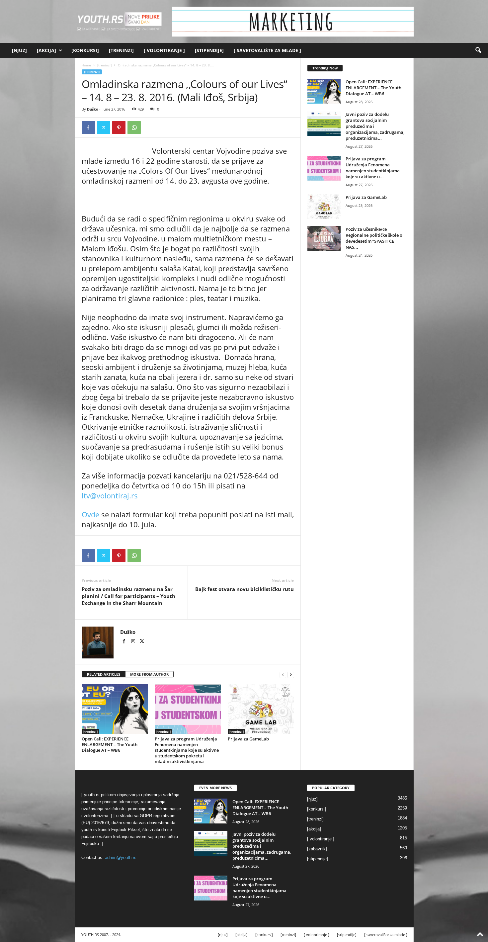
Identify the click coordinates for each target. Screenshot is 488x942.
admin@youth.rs (120, 857)
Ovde (90, 514)
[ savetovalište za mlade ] (267, 50)
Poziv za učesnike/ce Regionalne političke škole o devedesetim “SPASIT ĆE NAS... (374, 238)
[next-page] (290, 674)
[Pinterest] (118, 127)
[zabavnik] (317, 848)
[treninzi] (121, 50)
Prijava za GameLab (248, 739)
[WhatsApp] (134, 127)
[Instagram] (133, 642)
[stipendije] (209, 50)
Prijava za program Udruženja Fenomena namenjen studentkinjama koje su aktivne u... (373, 168)
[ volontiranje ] (164, 50)
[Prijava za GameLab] (261, 709)
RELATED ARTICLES (103, 674)
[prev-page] (283, 674)
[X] (103, 127)
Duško (92, 109)
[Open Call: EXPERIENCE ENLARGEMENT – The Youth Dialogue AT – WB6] (115, 709)
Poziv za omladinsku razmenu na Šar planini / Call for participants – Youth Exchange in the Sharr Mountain (128, 596)
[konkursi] (85, 50)
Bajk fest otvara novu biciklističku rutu (244, 589)
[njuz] (19, 50)
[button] (478, 50)
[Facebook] (88, 127)
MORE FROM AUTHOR (149, 674)
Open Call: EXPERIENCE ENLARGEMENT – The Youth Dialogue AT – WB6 (109, 744)
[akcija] (46, 50)
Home (86, 65)
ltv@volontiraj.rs (110, 495)
